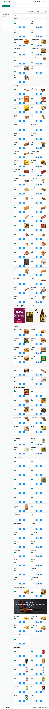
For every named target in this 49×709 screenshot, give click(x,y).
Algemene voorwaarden (36, 707)
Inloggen (34, 1)
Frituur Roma (7, 1)
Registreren (39, 1)
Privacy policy (44, 707)
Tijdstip (37, 9)
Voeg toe (20, 321)
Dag (26, 9)
